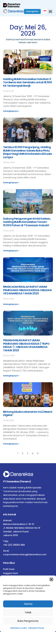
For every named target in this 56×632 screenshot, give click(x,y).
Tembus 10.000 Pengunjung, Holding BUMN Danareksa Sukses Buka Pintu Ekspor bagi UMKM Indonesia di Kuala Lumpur (27, 152)
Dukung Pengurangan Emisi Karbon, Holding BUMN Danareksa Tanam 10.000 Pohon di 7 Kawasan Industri (27, 222)
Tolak (28, 612)
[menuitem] (45, 11)
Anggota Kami (10, 573)
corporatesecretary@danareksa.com (24, 554)
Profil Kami (8, 569)
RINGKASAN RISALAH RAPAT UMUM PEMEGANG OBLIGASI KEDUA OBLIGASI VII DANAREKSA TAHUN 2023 (27, 290)
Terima (28, 604)
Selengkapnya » (11, 111)
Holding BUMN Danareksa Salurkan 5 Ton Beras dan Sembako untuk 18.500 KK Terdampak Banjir (27, 82)
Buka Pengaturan (28, 621)
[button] (51, 579)
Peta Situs (9, 563)
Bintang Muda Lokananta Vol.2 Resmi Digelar (27, 413)
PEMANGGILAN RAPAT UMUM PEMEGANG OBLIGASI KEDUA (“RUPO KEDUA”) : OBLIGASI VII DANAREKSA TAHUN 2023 (26, 345)
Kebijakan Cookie (18, 627)
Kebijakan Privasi (36, 627)
